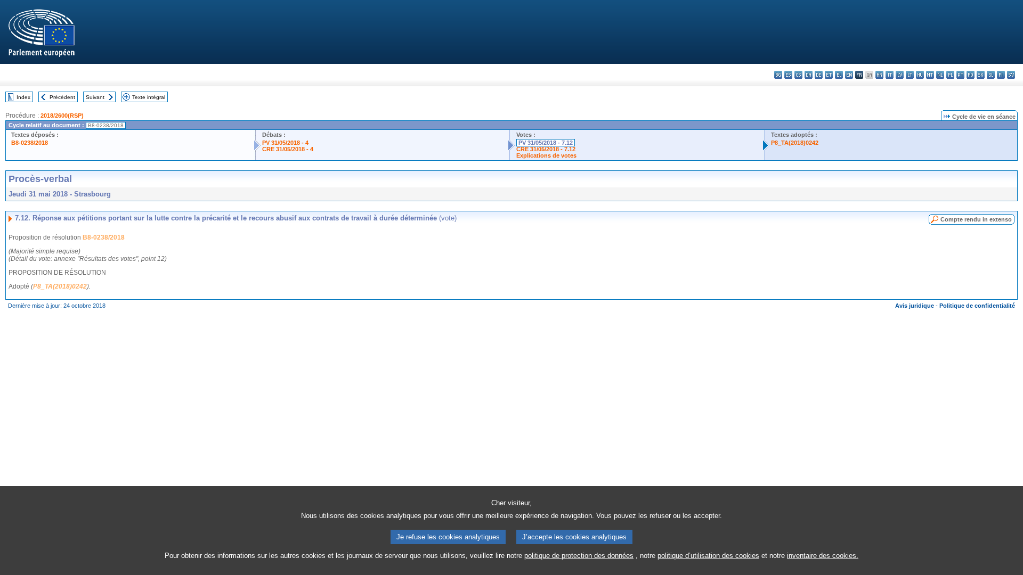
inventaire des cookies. (822, 556)
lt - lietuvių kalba (910, 75)
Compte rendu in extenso (976, 219)
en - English (849, 75)
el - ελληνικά (839, 75)
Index (23, 97)
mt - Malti (930, 75)
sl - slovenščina (991, 75)
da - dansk (809, 75)
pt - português (960, 75)
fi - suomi (1001, 75)
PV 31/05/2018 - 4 (285, 142)
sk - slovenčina (981, 75)
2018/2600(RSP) (62, 115)
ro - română (971, 75)
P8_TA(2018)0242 (794, 142)
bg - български (778, 75)
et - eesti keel (829, 75)
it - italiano (890, 75)
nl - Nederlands (940, 75)
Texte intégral (148, 97)
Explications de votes (546, 155)
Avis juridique (914, 305)
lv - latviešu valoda (900, 75)
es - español (788, 75)
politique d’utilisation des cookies (708, 556)
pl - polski (950, 75)
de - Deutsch (819, 75)
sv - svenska (1011, 75)
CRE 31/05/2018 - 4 (287, 149)
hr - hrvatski (879, 75)
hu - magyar (920, 75)
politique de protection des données (579, 556)
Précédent (62, 97)
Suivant (95, 97)
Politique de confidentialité (977, 305)
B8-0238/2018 (29, 142)
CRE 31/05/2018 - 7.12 (545, 149)
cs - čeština (798, 75)
